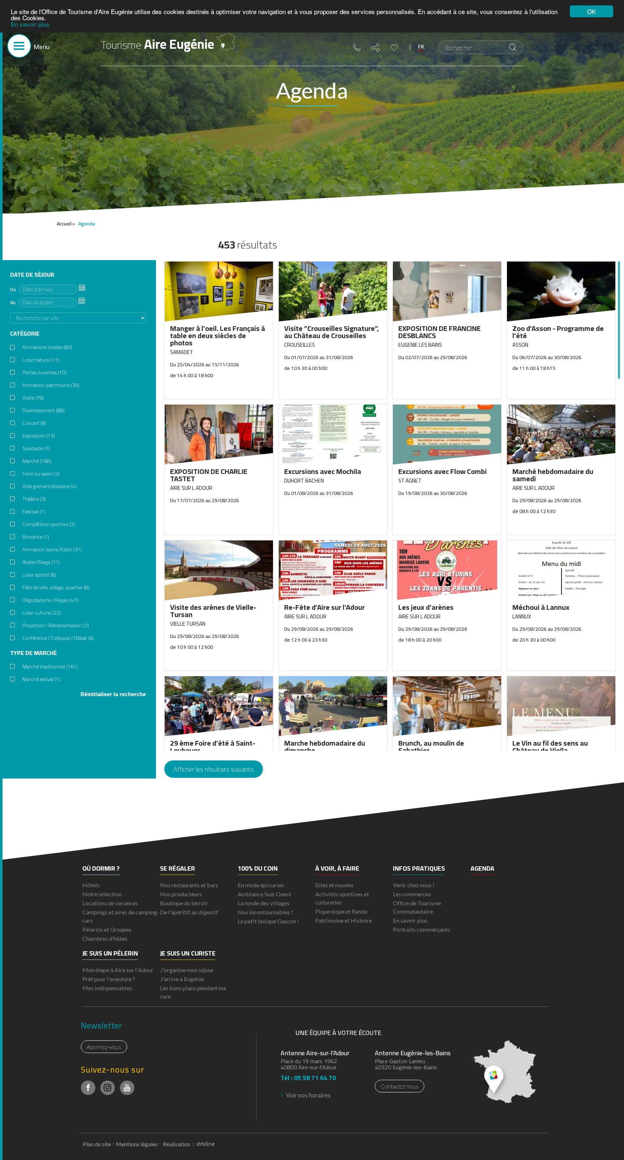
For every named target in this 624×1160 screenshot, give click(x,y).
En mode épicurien (261, 884)
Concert (34, 423)
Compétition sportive (48, 524)
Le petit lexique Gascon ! (268, 921)
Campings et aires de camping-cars (120, 916)
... (82, 287)
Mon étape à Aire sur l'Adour (117, 969)
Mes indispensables (107, 987)
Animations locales (47, 347)
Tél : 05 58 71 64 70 (308, 1076)
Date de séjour (32, 275)
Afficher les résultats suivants (213, 769)
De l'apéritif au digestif (189, 912)
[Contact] (356, 47)
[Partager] (375, 47)
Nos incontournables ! (265, 912)
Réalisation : (179, 1143)
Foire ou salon (41, 473)
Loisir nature (40, 359)
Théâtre (34, 499)
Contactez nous (400, 1086)
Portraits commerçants (421, 929)
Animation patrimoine (50, 385)
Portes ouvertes (44, 372)
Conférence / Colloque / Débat (58, 638)
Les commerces (412, 894)
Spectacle (36, 448)
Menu (41, 47)
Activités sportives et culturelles (342, 898)
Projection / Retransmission (55, 625)
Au (13, 302)
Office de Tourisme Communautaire (417, 907)
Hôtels (91, 884)
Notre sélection (102, 894)
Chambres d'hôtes (104, 938)
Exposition (38, 435)
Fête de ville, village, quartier (56, 587)
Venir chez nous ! (413, 884)
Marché (36, 461)
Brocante (35, 536)
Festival (34, 511)
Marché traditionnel (50, 666)
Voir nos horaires (308, 1095)
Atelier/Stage (41, 562)
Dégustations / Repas (50, 600)
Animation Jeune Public (52, 549)
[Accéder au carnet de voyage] (394, 47)
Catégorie (24, 333)
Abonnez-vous (104, 1046)
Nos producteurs (181, 894)
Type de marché (33, 653)
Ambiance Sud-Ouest (264, 894)
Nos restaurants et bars (189, 884)
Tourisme (157, 44)
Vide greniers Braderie (49, 486)
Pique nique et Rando (341, 911)
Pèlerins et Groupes (106, 929)
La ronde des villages (264, 903)
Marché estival (41, 679)
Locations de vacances (110, 903)
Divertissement (43, 410)
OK (591, 11)
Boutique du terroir (184, 903)
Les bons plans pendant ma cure (193, 992)
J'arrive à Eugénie (182, 978)
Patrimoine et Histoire (343, 920)
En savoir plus (30, 24)
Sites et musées (334, 884)
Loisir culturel (41, 612)
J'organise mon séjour (187, 969)
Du (13, 289)
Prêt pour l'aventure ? (108, 978)
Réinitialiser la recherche (113, 694)
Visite (33, 397)
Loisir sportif (39, 574)
